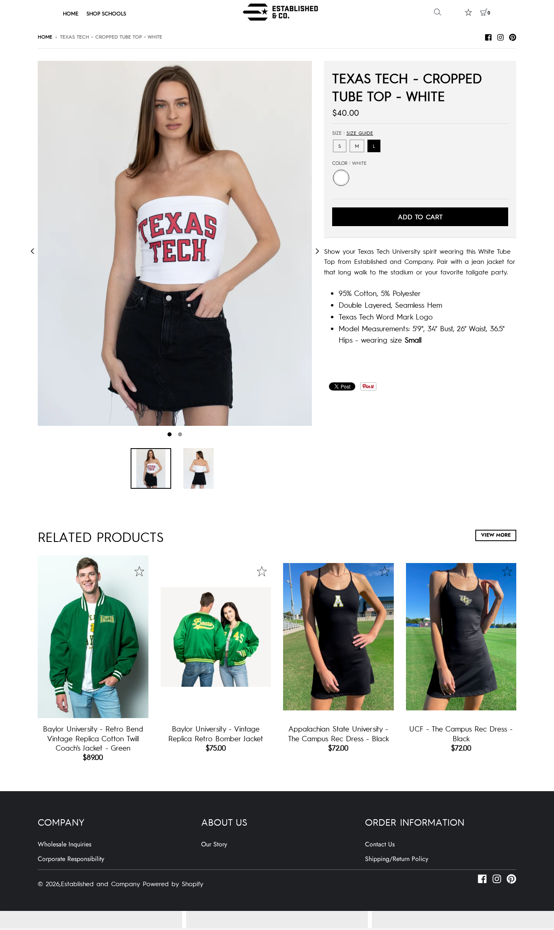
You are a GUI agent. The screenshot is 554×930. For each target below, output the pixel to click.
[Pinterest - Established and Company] (512, 36)
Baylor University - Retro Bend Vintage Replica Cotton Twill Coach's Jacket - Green (93, 738)
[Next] (317, 251)
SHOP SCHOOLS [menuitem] (106, 13)
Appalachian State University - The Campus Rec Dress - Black (338, 733)
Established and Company (100, 883)
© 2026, (49, 883)
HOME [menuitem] (70, 13)
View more (496, 535)
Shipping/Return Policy (396, 858)
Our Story (214, 844)
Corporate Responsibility (71, 858)
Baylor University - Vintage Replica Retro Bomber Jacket (215, 733)
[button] (91, 919)
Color (349, 163)
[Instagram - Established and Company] (500, 36)
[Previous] (33, 251)
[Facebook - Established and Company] (488, 36)
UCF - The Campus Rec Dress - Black (461, 733)
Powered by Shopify (173, 883)
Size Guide (359, 132)
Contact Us (380, 844)
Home (45, 36)
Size (352, 133)
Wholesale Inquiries (64, 844)
